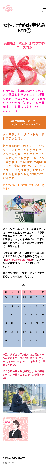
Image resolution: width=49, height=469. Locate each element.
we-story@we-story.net (18, 259)
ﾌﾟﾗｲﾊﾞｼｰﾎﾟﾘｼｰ (9, 463)
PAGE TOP (45, 452)
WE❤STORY (18, 458)
